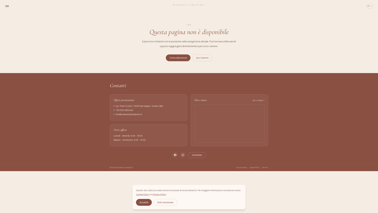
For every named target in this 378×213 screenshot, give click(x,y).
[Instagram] (183, 155)
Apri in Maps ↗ (258, 100)
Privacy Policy (241, 167)
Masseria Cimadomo (189, 5)
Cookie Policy (255, 167)
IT (369, 6)
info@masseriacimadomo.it (129, 114)
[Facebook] (175, 155)
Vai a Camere (202, 57)
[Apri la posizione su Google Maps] (229, 123)
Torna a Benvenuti (178, 57)
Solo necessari (165, 202)
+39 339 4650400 (124, 110)
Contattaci (197, 155)
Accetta (144, 202)
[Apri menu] (7, 6)
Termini (265, 167)
